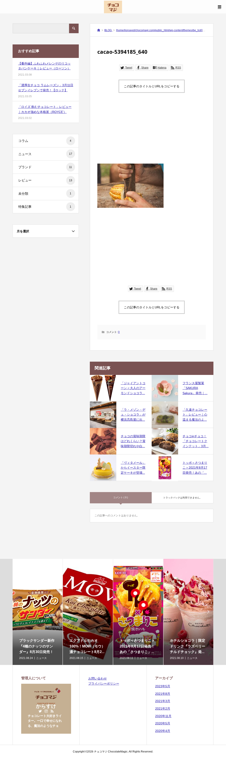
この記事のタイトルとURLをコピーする (151, 86)
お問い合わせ (97, 678)
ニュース (45, 154)
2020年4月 (162, 731)
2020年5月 (162, 723)
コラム (45, 141)
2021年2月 (162, 708)
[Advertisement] (151, 133)
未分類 (45, 193)
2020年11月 (163, 716)
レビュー (45, 180)
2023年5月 (162, 686)
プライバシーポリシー (103, 683)
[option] (38, 612)
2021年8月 (162, 693)
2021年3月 (162, 701)
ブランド (45, 167)
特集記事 (45, 206)
